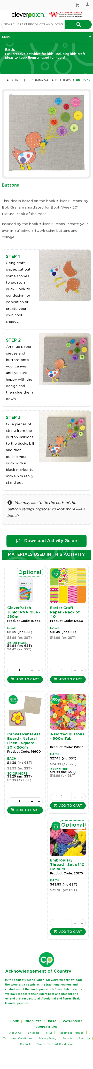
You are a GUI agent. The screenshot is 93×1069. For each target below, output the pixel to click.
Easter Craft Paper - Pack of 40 (65, 612)
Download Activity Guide (50, 541)
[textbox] (33, 24)
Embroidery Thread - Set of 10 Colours (67, 865)
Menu (6, 37)
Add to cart (27, 679)
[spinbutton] (17, 670)
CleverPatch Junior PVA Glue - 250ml (24, 612)
